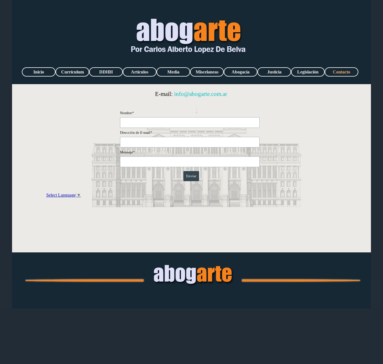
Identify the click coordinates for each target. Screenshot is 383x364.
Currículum (72, 72)
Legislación (308, 72)
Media (173, 72)
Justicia (274, 72)
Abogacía (241, 72)
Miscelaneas (207, 72)
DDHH (106, 72)
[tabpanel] (191, 94)
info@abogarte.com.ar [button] (200, 94)
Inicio (38, 72)
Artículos (139, 72)
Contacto (341, 72)
